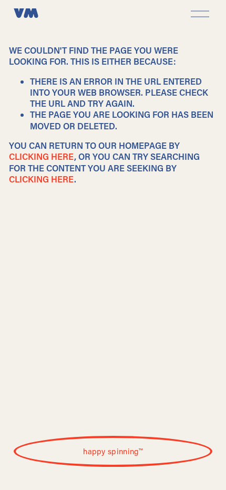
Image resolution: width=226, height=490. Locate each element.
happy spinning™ (113, 451)
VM (26, 14)
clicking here (41, 156)
